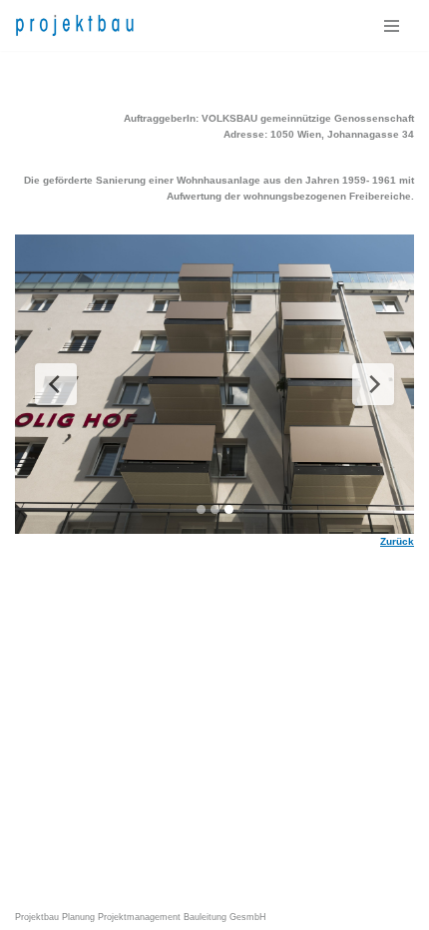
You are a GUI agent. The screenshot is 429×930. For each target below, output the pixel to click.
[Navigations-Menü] (391, 26)
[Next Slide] (373, 384)
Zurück (397, 541)
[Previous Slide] (56, 384)
